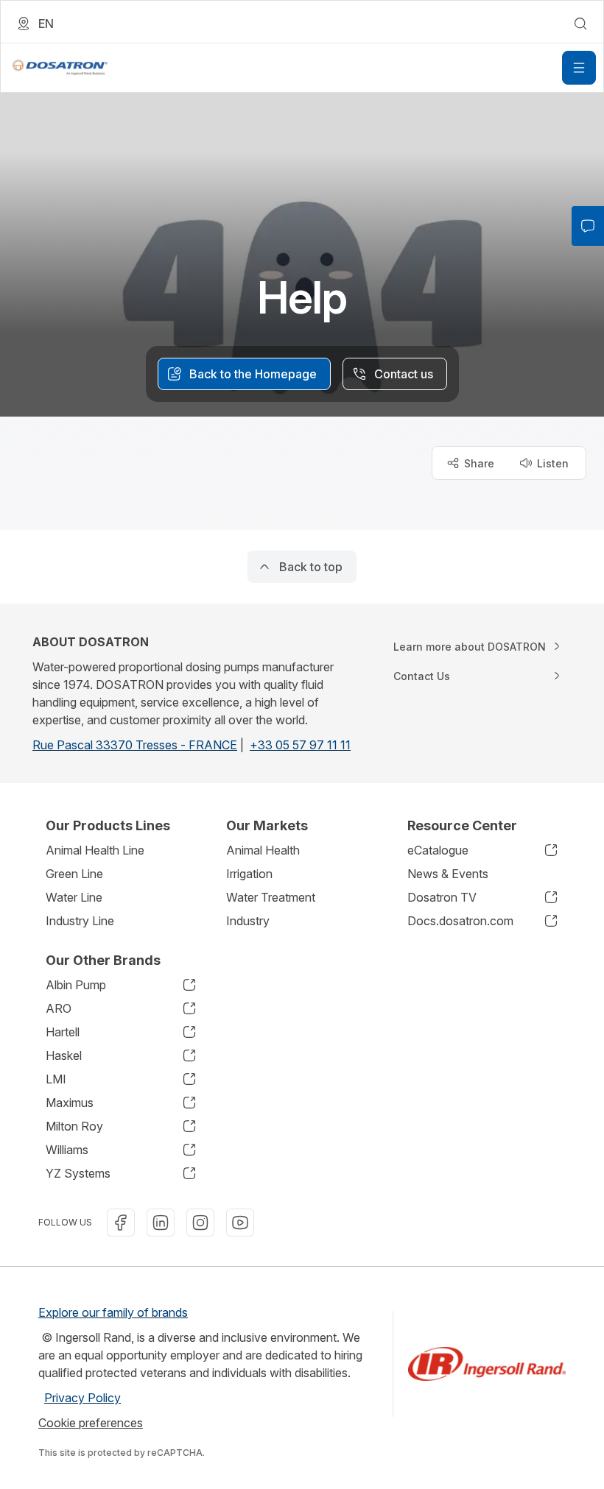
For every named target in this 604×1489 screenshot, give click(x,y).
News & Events (447, 873)
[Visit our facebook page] (121, 1223)
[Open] (579, 68)
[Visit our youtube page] (240, 1223)
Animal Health (263, 850)
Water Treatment (270, 897)
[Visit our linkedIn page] (161, 1223)
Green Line (74, 873)
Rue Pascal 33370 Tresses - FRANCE (134, 745)
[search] (580, 23)
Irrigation (249, 873)
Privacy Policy (82, 1397)
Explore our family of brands (113, 1312)
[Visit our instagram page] (200, 1223)
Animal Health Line (95, 850)
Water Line (74, 897)
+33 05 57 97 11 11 (300, 745)
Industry (248, 920)
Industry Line (80, 920)
